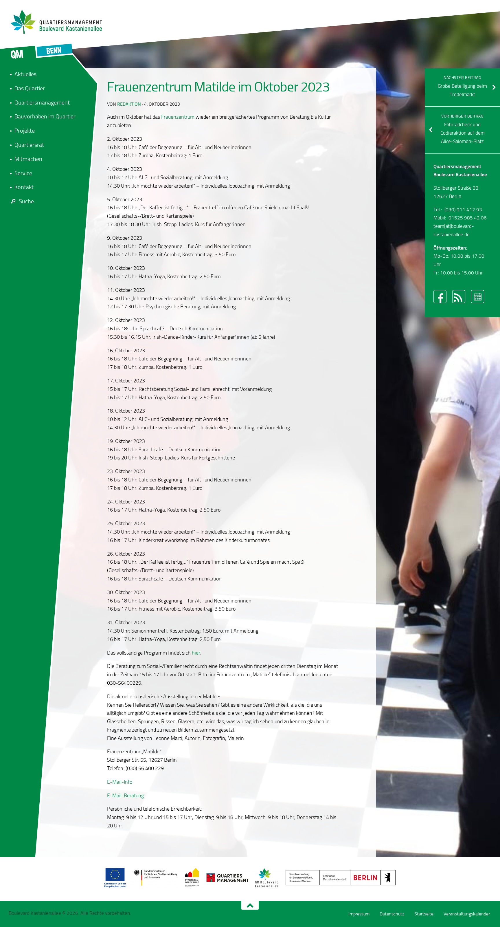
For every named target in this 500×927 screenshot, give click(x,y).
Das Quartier (29, 88)
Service (23, 173)
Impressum (359, 914)
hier (196, 653)
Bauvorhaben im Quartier (45, 116)
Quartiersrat (29, 144)
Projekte (24, 130)
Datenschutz (392, 914)
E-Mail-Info (119, 782)
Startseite (423, 914)
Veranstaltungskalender (467, 914)
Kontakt (24, 187)
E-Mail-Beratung (125, 795)
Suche (26, 201)
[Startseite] (59, 21)
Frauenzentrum (177, 117)
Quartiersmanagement (42, 102)
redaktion (129, 104)
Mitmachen (28, 158)
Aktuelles (25, 74)
